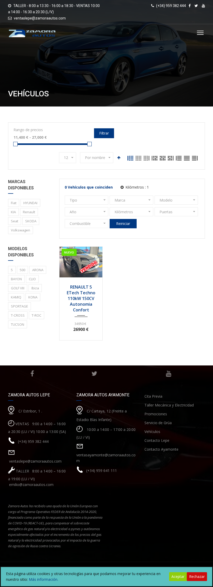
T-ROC (36, 315)
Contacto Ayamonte (161, 449)
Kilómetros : (136, 187)
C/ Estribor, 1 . (30, 410)
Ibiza (35, 288)
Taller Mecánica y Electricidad (169, 405)
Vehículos (152, 431)
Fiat (13, 203)
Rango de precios (28, 129)
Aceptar (177, 576)
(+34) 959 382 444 (33, 441)
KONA (32, 297)
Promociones (155, 413)
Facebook (32, 373)
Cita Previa (153, 396)
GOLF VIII (17, 288)
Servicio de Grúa (158, 422)
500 (22, 270)
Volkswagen (20, 230)
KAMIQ (16, 297)
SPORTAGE (19, 306)
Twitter (94, 373)
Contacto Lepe (156, 440)
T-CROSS (18, 315)
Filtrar (104, 133)
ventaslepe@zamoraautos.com (40, 18)
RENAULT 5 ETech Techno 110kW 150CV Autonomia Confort (81, 298)
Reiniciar (123, 223)
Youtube (168, 373)
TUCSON (17, 324)
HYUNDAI (30, 203)
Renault (29, 212)
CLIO (32, 279)
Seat (14, 221)
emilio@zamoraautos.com (31, 484)
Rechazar (197, 576)
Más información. (43, 579)
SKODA (30, 221)
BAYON (16, 279)
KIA (13, 212)
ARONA (37, 270)
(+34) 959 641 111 (101, 470)
